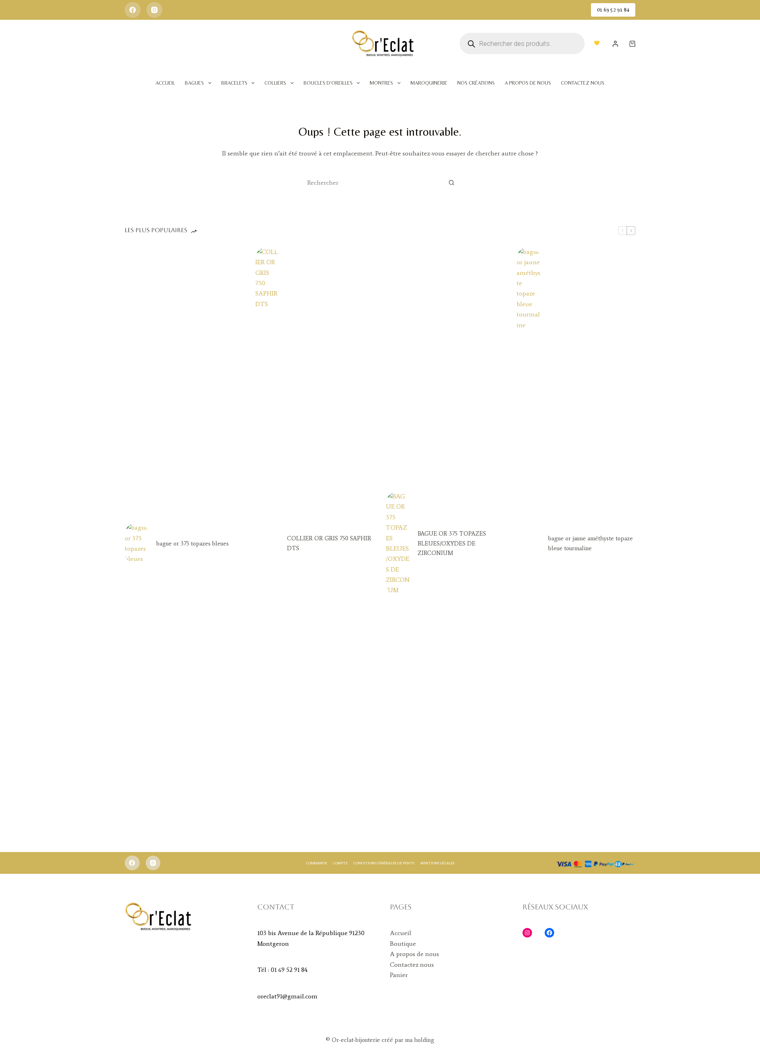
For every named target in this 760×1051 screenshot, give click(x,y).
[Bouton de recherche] (451, 182)
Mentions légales (437, 863)
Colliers (275, 83)
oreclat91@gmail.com (287, 996)
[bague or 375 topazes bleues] (136, 543)
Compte (340, 863)
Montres (381, 83)
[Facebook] (133, 10)
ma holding (418, 1039)
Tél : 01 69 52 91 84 (282, 969)
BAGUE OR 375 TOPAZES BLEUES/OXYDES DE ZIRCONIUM (452, 543)
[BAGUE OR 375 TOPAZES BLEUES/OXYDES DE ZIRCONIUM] (398, 543)
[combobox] (372, 182)
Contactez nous (412, 964)
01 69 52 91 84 (613, 10)
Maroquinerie (428, 83)
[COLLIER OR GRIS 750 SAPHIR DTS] (267, 543)
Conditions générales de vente (383, 863)
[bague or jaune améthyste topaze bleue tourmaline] (528, 543)
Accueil (165, 83)
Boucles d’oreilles (328, 83)
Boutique (403, 943)
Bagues (194, 83)
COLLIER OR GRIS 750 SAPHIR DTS (329, 543)
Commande (316, 863)
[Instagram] (154, 10)
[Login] (615, 44)
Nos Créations (476, 83)
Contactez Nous (582, 83)
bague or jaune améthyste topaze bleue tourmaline (590, 543)
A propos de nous (414, 954)
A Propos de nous (528, 83)
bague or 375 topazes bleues (192, 543)
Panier (399, 975)
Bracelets (234, 83)
